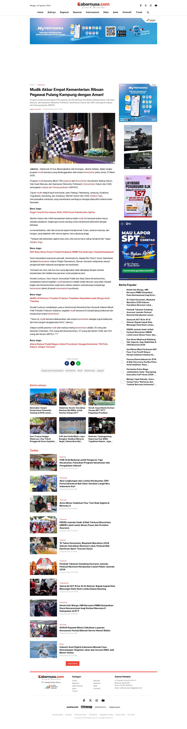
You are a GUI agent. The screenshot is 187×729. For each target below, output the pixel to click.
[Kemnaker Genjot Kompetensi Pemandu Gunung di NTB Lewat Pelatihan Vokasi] (43, 396)
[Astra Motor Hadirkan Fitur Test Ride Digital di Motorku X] (43, 504)
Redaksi (69, 715)
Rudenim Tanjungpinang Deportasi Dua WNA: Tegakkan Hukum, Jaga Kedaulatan (99, 439)
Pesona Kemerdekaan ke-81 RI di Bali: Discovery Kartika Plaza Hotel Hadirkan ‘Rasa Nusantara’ (141, 362)
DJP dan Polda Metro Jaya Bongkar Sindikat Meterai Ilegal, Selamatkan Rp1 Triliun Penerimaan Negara (72, 439)
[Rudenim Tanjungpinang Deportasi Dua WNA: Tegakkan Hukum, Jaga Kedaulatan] (101, 425)
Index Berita (72, 663)
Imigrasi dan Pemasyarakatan (54, 187)
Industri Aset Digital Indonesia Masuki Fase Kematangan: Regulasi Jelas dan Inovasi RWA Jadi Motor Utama (87, 650)
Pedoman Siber (80, 715)
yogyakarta (64, 583)
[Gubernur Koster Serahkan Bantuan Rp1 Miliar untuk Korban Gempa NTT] (72, 396)
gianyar (63, 540)
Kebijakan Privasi (106, 715)
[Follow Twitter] (146, 5)
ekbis (106, 12)
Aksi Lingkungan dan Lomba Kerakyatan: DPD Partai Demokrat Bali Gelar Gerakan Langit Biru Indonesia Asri (85, 484)
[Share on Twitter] (72, 363)
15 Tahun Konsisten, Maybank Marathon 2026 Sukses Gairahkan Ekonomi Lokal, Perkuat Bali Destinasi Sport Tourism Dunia (84, 546)
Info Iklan (131, 715)
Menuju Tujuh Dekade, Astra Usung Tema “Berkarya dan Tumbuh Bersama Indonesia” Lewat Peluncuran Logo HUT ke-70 (140, 382)
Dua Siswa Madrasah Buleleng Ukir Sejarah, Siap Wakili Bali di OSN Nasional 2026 (141, 342)
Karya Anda (120, 715)
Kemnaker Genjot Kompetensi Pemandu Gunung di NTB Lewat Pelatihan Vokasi (40, 410)
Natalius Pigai (96, 196)
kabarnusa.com (92, 718)
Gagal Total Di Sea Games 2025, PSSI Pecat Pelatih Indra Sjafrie (62, 212)
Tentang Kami (57, 715)
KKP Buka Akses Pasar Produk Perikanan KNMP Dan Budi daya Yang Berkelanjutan (72, 252)
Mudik (80, 371)
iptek (115, 12)
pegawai (67, 181)
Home (40, 12)
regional (64, 12)
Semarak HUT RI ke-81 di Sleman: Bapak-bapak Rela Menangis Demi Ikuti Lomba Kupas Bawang (140, 322)
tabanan (63, 519)
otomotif (127, 12)
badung (63, 457)
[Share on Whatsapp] (78, 363)
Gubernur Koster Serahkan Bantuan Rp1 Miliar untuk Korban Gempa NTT (72, 410)
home (74, 680)
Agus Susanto (35, 109)
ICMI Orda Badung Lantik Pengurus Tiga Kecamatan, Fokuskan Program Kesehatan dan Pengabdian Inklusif (85, 463)
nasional (77, 12)
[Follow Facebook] (140, 5)
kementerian (89, 172)
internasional (92, 12)
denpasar (63, 478)
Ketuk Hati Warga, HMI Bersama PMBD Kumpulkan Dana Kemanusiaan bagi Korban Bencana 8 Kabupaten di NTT (86, 608)
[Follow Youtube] (156, 5)
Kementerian (81, 181)
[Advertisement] (93, 63)
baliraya (52, 12)
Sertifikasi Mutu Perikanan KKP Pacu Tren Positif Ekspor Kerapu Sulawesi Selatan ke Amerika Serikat (142, 352)
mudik (40, 172)
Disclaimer (93, 715)
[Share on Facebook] (67, 363)
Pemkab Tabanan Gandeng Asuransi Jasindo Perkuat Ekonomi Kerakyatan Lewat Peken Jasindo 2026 (87, 567)
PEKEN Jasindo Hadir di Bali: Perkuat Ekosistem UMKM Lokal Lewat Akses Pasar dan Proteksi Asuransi (85, 525)
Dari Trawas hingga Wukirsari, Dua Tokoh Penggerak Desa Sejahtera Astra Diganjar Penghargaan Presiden (43, 439)
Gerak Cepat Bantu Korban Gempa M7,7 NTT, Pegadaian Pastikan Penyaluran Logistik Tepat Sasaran (101, 410)
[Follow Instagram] (151, 5)
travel (139, 12)
